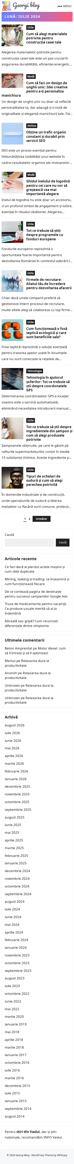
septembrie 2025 (18, 809)
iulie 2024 (12, 909)
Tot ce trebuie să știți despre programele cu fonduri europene (44, 234)
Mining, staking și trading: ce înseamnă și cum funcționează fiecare (37, 581)
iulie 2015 (12, 1093)
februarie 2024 (16, 939)
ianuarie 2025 (16, 863)
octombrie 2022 (17, 993)
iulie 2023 (12, 986)
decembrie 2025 (17, 786)
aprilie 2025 (14, 840)
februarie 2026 (16, 771)
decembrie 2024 (17, 871)
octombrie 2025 (17, 802)
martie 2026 (14, 763)
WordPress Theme (42, 1155)
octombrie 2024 (17, 886)
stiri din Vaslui (28, 1131)
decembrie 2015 (17, 1085)
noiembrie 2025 (17, 794)
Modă (31, 76)
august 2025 (14, 817)
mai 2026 (12, 748)
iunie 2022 (13, 1001)
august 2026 (14, 725)
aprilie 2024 (14, 932)
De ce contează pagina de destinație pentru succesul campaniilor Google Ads (36, 594)
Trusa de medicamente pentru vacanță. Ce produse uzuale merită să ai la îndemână (36, 608)
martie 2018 (14, 1047)
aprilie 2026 (14, 755)
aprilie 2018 (14, 1039)
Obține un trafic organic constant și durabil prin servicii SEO (46, 136)
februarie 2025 (16, 855)
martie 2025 (14, 848)
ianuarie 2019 (16, 1024)
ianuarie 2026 (16, 779)
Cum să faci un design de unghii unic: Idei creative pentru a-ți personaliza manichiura (34, 89)
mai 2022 (12, 1009)
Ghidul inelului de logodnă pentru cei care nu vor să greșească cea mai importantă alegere (48, 187)
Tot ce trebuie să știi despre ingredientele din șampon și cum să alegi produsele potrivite (49, 433)
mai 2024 (12, 924)
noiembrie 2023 (17, 955)
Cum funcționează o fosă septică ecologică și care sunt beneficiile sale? (46, 332)
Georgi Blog (22, 1155)
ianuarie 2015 (16, 1101)
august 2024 (14, 901)
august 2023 (14, 978)
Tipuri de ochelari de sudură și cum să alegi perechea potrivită (44, 480)
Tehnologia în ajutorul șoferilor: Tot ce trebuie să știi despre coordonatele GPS (48, 383)
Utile (30, 27)
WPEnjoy (62, 1155)
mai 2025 (12, 832)
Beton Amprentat (18, 648)
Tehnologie (34, 371)
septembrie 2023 (18, 970)
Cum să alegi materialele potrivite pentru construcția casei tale (46, 38)
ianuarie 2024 (16, 947)
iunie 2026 (13, 740)
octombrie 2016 (17, 1062)
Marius (10, 660)
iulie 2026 (12, 733)
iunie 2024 (13, 917)
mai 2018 (12, 1032)
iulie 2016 (12, 1070)
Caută (9, 534)
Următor (41, 519)
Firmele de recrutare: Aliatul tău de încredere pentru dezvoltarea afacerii (49, 283)
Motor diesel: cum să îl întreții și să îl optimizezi (35, 650)
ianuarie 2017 (16, 1055)
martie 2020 (14, 1016)
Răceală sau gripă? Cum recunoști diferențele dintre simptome (31, 623)
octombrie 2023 (17, 963)
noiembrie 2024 (17, 878)
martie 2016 (14, 1078)
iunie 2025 (13, 824)
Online (31, 125)
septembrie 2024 (18, 894)
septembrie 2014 (18, 1108)
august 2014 (14, 1116)
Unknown (12, 685)
